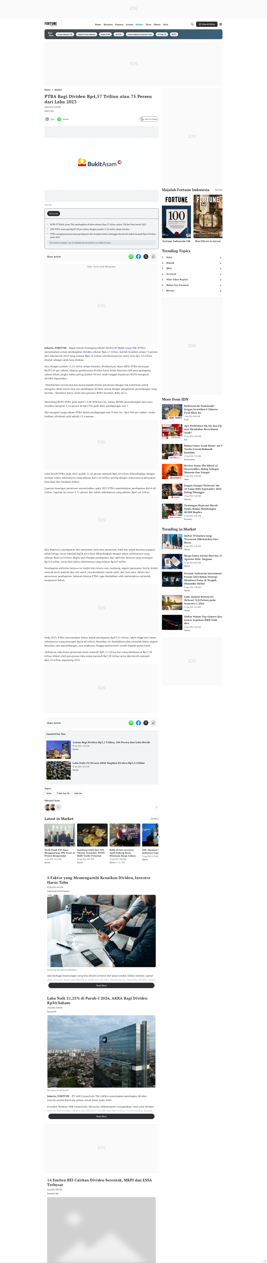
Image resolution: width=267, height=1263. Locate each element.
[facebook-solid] (138, 256)
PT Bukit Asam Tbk (125, 348)
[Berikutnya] (159, 837)
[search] (192, 24)
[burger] (220, 24)
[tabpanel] (102, 234)
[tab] (54, 213)
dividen (87, 352)
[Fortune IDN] (51, 24)
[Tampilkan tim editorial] (156, 807)
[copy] (153, 256)
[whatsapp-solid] (131, 256)
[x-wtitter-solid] (145, 256)
